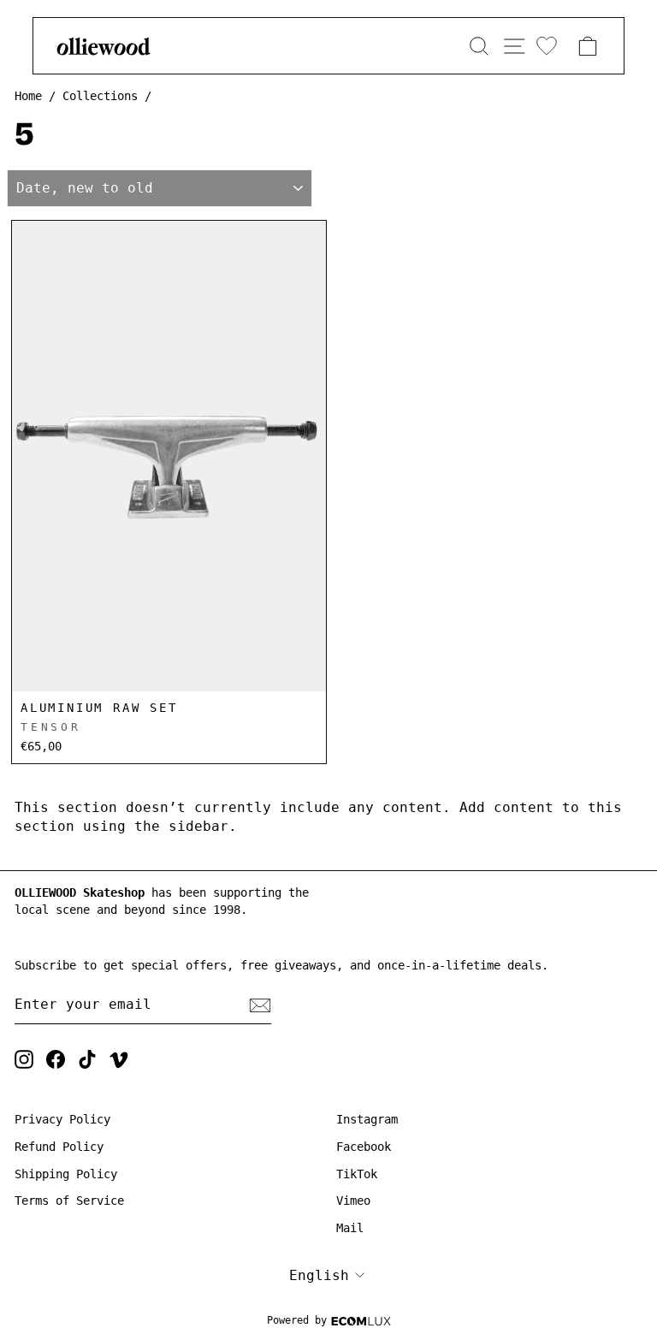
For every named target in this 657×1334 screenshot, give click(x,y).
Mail (350, 1228)
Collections (100, 96)
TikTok (356, 1174)
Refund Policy (59, 1146)
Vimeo (353, 1200)
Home (28, 96)
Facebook (363, 1146)
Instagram (367, 1119)
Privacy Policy (62, 1119)
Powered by (297, 1320)
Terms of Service (69, 1200)
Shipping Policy (66, 1174)
